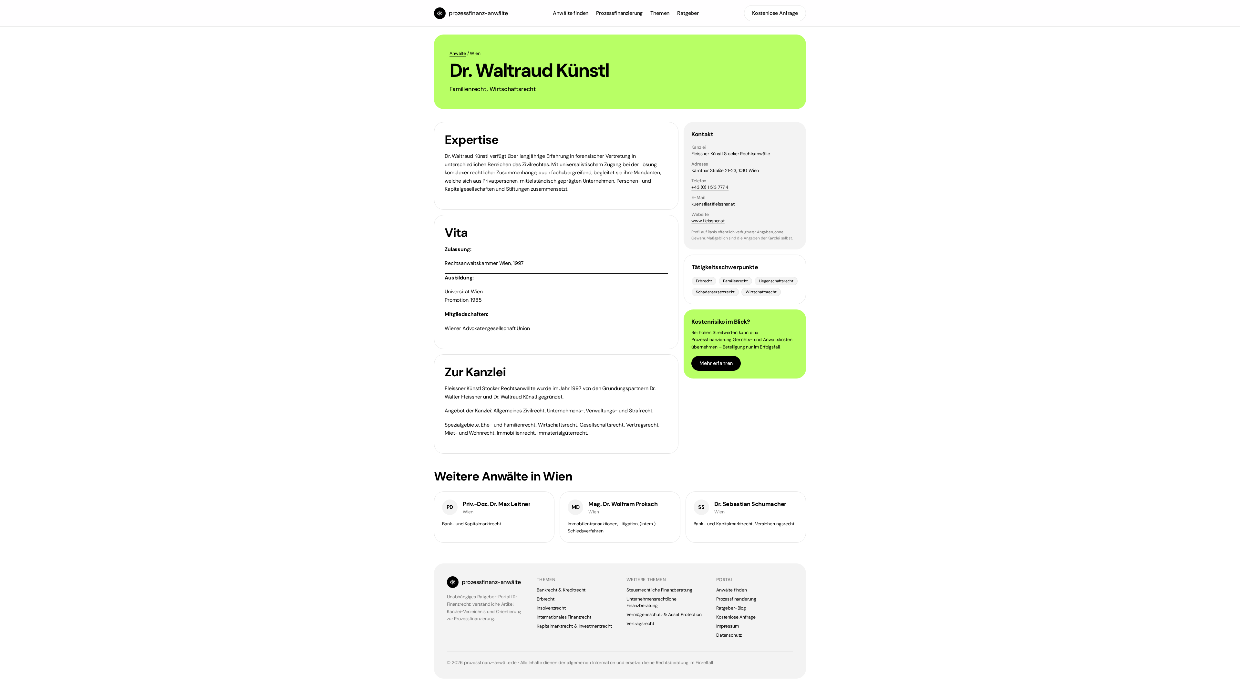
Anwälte (458, 53)
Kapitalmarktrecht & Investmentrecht (574, 626)
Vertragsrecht (640, 623)
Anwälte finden (570, 13)
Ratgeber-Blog (731, 608)
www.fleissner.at (707, 221)
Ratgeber (688, 13)
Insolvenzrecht (551, 608)
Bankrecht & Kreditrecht (561, 590)
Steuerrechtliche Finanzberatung (659, 590)
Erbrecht (545, 599)
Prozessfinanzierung (619, 13)
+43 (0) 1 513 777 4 (709, 187)
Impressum (727, 626)
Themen (659, 13)
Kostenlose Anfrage (775, 13)
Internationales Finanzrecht (564, 617)
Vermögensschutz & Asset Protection (664, 614)
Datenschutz (729, 635)
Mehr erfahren (716, 363)
